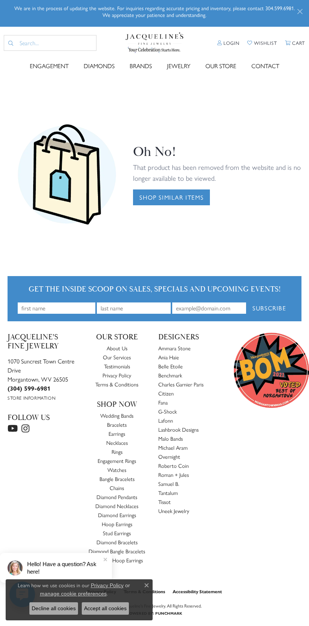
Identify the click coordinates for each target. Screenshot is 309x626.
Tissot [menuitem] (164, 501)
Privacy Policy (116, 375)
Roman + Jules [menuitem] (173, 474)
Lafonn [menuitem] (165, 420)
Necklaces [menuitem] (117, 442)
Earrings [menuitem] (117, 433)
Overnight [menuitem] (169, 456)
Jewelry (178, 65)
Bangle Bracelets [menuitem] (117, 478)
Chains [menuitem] (117, 488)
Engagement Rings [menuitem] (117, 460)
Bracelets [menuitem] (117, 424)
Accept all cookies (105, 608)
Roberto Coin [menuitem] (173, 465)
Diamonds (99, 65)
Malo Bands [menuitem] (170, 438)
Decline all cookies (54, 608)
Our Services (117, 357)
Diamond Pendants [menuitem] (116, 497)
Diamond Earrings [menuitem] (117, 515)
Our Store (220, 65)
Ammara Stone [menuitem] (174, 348)
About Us (117, 348)
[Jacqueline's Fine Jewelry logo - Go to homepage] (154, 43)
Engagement (49, 65)
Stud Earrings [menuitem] (117, 533)
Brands (141, 65)
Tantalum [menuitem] (168, 492)
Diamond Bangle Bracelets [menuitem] (117, 551)
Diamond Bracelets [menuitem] (117, 542)
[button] (228, 43)
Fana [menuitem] (163, 402)
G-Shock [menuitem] (167, 411)
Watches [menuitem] (116, 469)
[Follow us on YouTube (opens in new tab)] (13, 428)
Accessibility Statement (197, 591)
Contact (265, 65)
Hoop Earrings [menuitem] (117, 524)
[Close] (299, 11)
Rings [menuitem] (117, 451)
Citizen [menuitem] (166, 393)
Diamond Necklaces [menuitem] (116, 506)
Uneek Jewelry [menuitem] (173, 511)
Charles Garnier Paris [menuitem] (180, 384)
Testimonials (117, 366)
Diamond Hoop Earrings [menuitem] (117, 560)
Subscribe (269, 308)
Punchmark (168, 613)
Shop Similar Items (171, 197)
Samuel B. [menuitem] (168, 483)
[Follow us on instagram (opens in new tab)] (25, 428)
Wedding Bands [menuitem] (116, 415)
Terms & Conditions (116, 384)
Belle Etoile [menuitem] (170, 366)
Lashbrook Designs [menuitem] (178, 429)
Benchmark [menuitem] (170, 375)
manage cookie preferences (73, 594)
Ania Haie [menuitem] (168, 357)
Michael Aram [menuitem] (173, 447)
